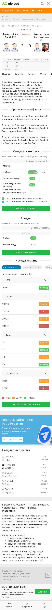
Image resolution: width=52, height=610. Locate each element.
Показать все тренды (26, 252)
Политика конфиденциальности (16, 574)
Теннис (5, 16)
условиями (6, 597)
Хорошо (42, 591)
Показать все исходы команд (26, 404)
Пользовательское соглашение (15, 576)
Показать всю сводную (26, 208)
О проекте (6, 579)
